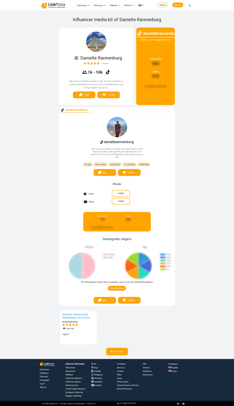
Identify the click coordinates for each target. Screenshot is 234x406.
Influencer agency (73, 382)
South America (100, 164)
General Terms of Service (128, 385)
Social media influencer (75, 389)
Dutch (174, 371)
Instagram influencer (74, 392)
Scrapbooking (144, 164)
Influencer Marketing (75, 364)
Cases (119, 378)
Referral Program (124, 389)
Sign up (43, 387)
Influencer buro (72, 385)
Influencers (98, 5)
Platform (128, 5)
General (146, 368)
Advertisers (82, 5)
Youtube (97, 385)
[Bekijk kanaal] (107, 74)
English (174, 368)
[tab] (74, 110)
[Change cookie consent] (178, 403)
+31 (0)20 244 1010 (127, 403)
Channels (44, 377)
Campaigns (45, 380)
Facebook (98, 382)
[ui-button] (190, 5)
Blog (96, 368)
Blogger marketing (73, 396)
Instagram (98, 375)
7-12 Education (129, 164)
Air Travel (87, 164)
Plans (119, 375)
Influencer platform (74, 378)
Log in (42, 384)
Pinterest (98, 378)
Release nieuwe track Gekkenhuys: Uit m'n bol (76, 316)
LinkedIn (97, 371)
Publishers (44, 373)
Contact (120, 371)
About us (121, 368)
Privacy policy (123, 382)
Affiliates (113, 5)
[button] (163, 4)
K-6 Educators (115, 164)
